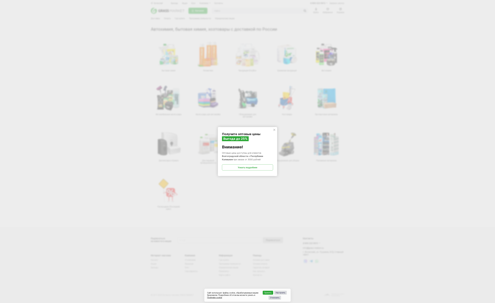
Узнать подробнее (247, 167)
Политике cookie (214, 297)
